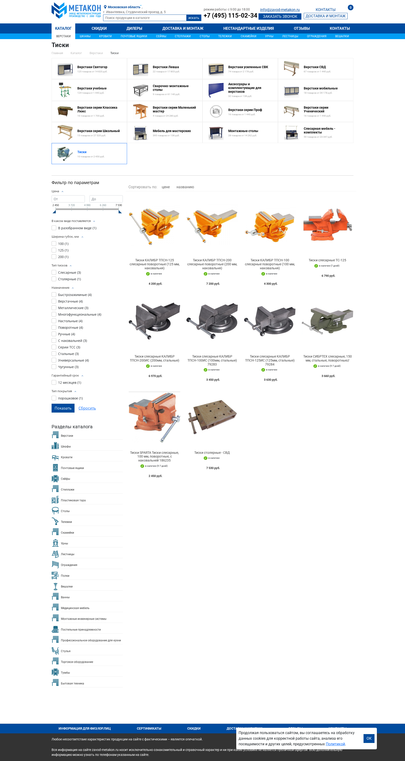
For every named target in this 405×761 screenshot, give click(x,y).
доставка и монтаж (326, 16)
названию (185, 187)
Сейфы (161, 36)
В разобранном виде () (77, 228)
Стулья (66, 651)
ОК (369, 738)
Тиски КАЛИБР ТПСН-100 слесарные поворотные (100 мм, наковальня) (270, 264)
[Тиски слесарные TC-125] (327, 225)
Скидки (99, 28)
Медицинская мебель (75, 608)
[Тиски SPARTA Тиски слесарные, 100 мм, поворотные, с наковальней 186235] (154, 417)
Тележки (225, 36)
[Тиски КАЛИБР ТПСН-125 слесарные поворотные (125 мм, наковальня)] (154, 225)
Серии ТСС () (69, 347)
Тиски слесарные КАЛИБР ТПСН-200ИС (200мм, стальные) (154, 358)
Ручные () (66, 334)
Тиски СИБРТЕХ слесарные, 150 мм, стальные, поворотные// (327, 358)
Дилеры (134, 28)
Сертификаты (149, 728)
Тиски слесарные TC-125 (327, 260)
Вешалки (342, 36)
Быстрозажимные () (75, 294)
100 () (63, 243)
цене (166, 187)
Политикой (335, 744)
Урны (269, 36)
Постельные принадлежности (81, 629)
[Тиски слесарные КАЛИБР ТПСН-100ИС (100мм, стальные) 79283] (212, 321)
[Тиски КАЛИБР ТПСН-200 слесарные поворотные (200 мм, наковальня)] (212, 225)
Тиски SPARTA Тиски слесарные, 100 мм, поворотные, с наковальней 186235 (154, 456)
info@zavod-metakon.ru (280, 9)
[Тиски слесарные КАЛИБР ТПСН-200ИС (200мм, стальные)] (154, 321)
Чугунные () (68, 367)
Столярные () (69, 279)
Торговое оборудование (77, 662)
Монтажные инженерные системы (83, 619)
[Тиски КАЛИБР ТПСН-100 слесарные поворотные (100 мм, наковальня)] (270, 225)
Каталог (63, 28)
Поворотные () (70, 327)
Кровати (105, 36)
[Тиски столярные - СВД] (212, 417)
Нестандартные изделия (248, 28)
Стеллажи (183, 36)
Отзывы (302, 28)
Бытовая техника (72, 683)
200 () (63, 257)
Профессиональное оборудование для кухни (91, 640)
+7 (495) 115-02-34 (230, 15)
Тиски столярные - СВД (212, 452)
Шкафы (85, 36)
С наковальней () (72, 340)
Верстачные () (70, 301)
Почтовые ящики (134, 36)
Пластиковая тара (73, 500)
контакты (326, 9)
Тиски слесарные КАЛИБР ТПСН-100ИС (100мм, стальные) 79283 (212, 360)
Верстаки (63, 36)
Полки (65, 575)
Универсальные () (73, 360)
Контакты (340, 28)
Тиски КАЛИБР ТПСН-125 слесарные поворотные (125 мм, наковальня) (155, 264)
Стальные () (68, 353)
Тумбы (65, 672)
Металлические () (73, 308)
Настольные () (70, 321)
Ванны (65, 597)
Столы (205, 36)
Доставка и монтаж (182, 28)
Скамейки (248, 36)
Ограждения (316, 36)
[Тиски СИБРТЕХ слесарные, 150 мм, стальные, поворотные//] (327, 321)
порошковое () (70, 398)
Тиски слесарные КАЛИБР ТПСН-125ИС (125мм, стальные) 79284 (270, 360)
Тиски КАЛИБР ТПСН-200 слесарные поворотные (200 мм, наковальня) (212, 264)
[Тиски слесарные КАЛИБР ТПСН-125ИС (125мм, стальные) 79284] (270, 321)
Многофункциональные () (79, 314)
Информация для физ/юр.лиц (85, 728)
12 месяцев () (69, 382)
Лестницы (290, 36)
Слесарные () (69, 272)
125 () (63, 250)
